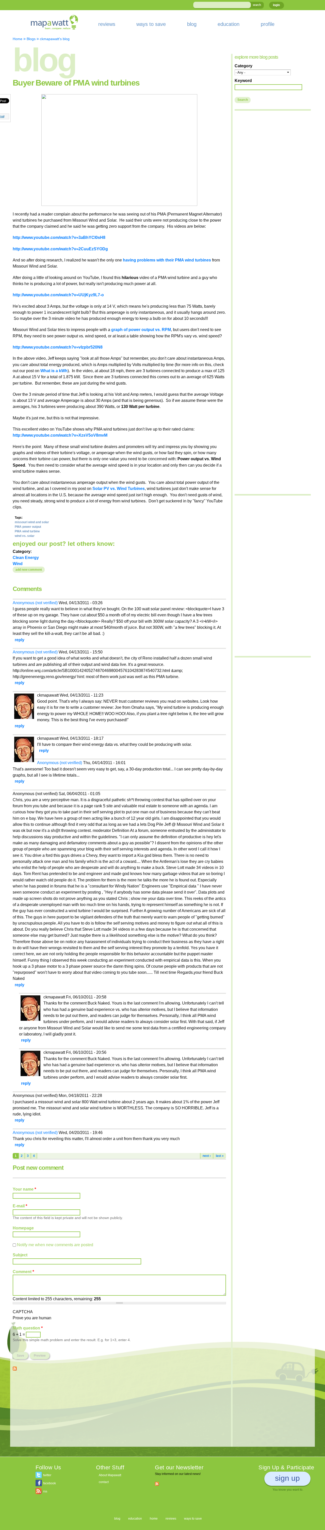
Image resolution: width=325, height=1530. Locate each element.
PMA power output (28, 527)
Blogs (31, 39)
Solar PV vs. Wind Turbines (118, 488)
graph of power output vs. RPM (141, 329)
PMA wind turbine (27, 531)
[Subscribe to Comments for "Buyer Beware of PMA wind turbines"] (15, 1367)
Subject (20, 1255)
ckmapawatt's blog (55, 39)
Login (276, 5)
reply (19, 639)
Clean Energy (26, 557)
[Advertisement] (119, 1411)
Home (17, 39)
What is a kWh (54, 370)
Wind (18, 563)
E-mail (20, 1206)
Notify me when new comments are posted (55, 1244)
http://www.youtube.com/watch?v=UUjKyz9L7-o (58, 294)
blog (192, 24)
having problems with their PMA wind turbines (167, 260)
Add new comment (28, 569)
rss (45, 1491)
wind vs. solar (25, 536)
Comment (23, 1271)
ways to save (151, 24)
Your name (24, 1189)
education (228, 24)
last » (220, 1156)
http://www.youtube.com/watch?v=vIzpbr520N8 (58, 347)
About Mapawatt (110, 1475)
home (154, 1518)
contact (104, 1482)
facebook (49, 1483)
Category (243, 65)
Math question (28, 1328)
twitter (47, 1475)
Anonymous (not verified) (35, 602)
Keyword (243, 80)
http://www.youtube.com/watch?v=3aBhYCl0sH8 (59, 237)
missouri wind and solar (32, 522)
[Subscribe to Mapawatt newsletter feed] (157, 1483)
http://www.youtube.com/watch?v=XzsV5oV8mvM (60, 435)
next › (207, 1156)
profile (267, 24)
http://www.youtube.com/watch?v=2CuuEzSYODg (60, 248)
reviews (106, 24)
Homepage (23, 1228)
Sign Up (287, 1478)
